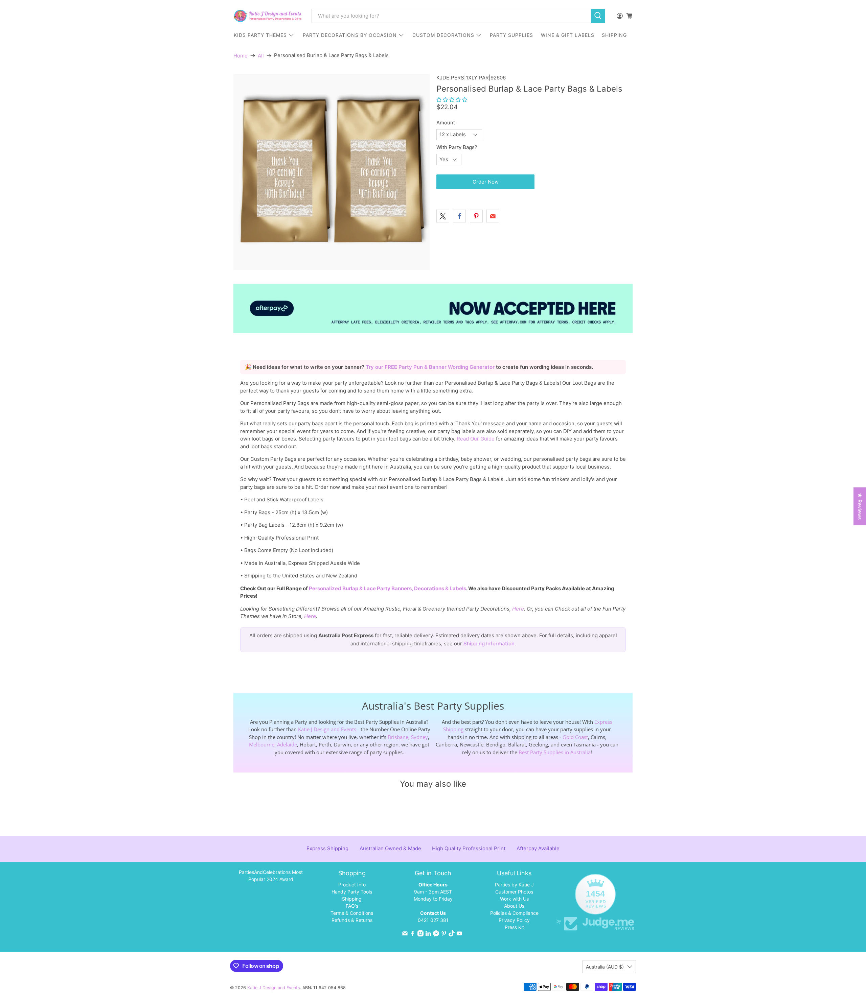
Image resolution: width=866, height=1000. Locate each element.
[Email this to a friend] (492, 216)
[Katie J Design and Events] (267, 16)
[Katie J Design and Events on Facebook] (413, 934)
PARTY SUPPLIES (511, 35)
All (261, 55)
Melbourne (261, 744)
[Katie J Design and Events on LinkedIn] (428, 934)
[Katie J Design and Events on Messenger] (436, 934)
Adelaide (287, 744)
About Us (514, 906)
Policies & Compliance (514, 913)
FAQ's (352, 906)
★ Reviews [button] (860, 506)
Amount (445, 122)
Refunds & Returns (352, 920)
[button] (451, 99)
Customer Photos (514, 892)
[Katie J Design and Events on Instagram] (420, 934)
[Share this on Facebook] (459, 216)
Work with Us (514, 899)
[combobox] (451, 16)
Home (240, 55)
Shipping (352, 899)
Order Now (486, 181)
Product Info (352, 884)
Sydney (419, 737)
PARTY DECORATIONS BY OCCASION (350, 35)
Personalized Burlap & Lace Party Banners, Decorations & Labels (387, 588)
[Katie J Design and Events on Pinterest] (444, 934)
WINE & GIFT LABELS (567, 35)
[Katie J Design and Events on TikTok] (452, 934)
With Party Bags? (456, 147)
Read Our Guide (476, 438)
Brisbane (398, 737)
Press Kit (514, 927)
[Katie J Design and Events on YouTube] (459, 934)
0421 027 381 (433, 920)
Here (518, 608)
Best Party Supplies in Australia (555, 752)
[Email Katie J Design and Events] (405, 934)
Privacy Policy (514, 920)
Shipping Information (489, 643)
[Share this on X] (442, 216)
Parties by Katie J (514, 884)
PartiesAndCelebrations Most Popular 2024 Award (271, 875)
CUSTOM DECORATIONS (443, 35)
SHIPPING (614, 35)
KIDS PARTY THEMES (260, 35)
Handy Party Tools (352, 892)
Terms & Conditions (352, 913)
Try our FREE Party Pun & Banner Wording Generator (431, 367)
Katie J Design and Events (327, 729)
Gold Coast (575, 737)
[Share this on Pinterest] (476, 216)
